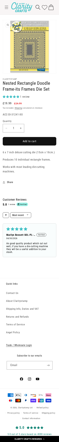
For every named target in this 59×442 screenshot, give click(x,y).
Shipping (18, 108)
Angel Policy (13, 332)
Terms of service (30, 413)
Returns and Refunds (17, 316)
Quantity (7, 121)
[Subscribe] (48, 365)
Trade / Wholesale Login (19, 345)
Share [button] (10, 182)
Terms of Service (15, 324)
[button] (29, 439)
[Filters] (6, 215)
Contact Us (12, 293)
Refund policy (43, 407)
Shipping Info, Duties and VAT (22, 308)
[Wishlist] (44, 7)
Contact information (31, 418)
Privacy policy (13, 413)
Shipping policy (48, 413)
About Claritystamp (17, 300)
